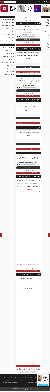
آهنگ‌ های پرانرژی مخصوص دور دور (8, 53)
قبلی (39, 369)
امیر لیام (47, 46)
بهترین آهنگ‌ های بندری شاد (9, 68)
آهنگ (36, 103)
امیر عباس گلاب (46, 43)
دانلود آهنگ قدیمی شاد (10, 55)
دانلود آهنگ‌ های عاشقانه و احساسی (8, 58)
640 (26, 369)
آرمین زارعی (47, 22)
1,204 (25, 371)
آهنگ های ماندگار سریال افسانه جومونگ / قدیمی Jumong (29, 176)
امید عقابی (47, 40)
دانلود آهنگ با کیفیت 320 (28, 39)
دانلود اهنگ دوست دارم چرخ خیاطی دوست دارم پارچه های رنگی (28, 23)
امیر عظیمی (47, 44)
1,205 (23, 371)
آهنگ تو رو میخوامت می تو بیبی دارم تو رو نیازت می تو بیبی (29, 153)
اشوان (48, 34)
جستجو (2, 1)
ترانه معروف (30, 27)
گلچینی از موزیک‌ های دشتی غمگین (8, 67)
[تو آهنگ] (46, 2)
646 (33, 371)
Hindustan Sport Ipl (46, 47)
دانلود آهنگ (40, 1)
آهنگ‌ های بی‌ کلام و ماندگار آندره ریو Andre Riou (30, 274)
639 (29, 369)
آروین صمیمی (47, 23)
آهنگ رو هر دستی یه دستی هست (9, 73)
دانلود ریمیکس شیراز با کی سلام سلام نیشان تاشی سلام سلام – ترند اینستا (28, 72)
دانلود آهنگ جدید (28, 17)
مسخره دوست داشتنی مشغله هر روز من (8, 70)
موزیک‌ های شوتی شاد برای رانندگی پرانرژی (7, 62)
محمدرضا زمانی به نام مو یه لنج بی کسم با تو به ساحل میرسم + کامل (28, 123)
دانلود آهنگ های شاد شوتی (9, 52)
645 (35, 371)
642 (22, 369)
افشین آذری (47, 35)
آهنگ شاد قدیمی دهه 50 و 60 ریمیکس (8, 49)
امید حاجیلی (47, 38)
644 (17, 369)
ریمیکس (35, 1)
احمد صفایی (47, 31)
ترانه (36, 155)
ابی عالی (47, 26)
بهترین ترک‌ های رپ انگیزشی (9, 64)
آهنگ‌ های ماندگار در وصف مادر (9, 74)
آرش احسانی (47, 20)
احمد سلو (47, 29)
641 (24, 369)
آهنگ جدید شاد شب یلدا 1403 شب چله (8, 47)
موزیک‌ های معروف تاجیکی (10, 61)
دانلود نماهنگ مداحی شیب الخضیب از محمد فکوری (9, 380)
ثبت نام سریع (43, 384)
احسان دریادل (47, 28)
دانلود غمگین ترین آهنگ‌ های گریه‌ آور (8, 56)
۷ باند (48, 19)
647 (30, 371)
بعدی (21, 371)
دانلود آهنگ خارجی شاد (10, 71)
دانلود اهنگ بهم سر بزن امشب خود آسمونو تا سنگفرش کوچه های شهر (28, 149)
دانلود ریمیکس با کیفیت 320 (28, 67)
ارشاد (48, 32)
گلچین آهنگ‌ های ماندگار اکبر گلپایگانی (8, 59)
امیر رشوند (47, 41)
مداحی (31, 1)
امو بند (48, 37)
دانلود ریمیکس (36, 52)
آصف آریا (47, 25)
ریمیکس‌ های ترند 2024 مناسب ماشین (8, 50)
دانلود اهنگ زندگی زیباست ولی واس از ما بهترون (30, 76)
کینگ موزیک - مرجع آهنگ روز (9, 65)
